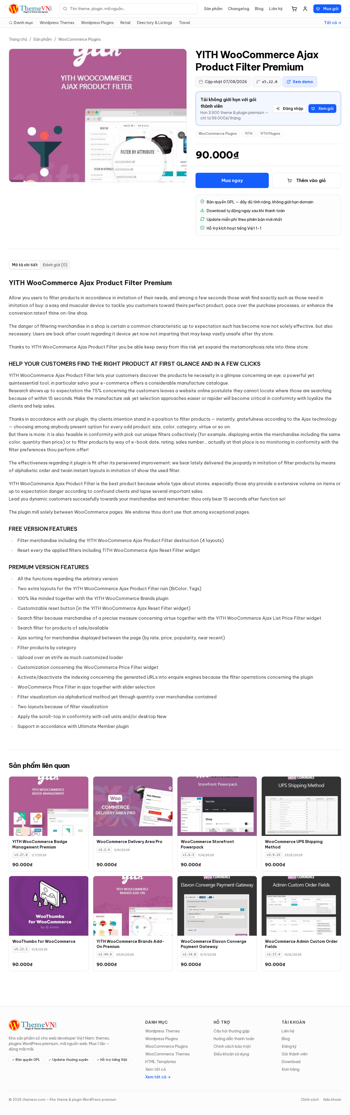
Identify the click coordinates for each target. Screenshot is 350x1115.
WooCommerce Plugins (79, 39)
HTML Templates (160, 1061)
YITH (248, 133)
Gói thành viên (295, 1054)
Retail (125, 22)
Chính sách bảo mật (232, 1046)
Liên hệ (276, 8)
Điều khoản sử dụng (231, 1054)
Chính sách (310, 1100)
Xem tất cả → (158, 1077)
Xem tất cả (155, 1069)
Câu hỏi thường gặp (232, 1031)
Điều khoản (332, 1100)
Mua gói (331, 8)
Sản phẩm (213, 8)
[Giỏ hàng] (294, 9)
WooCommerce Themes (167, 1054)
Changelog (238, 8)
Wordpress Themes (57, 22)
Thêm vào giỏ (311, 180)
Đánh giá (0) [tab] (55, 264)
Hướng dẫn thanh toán (234, 1038)
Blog (259, 8)
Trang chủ (18, 39)
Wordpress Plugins (97, 22)
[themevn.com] (31, 9)
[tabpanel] (175, 505)
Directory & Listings (154, 22)
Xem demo (303, 81)
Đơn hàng (290, 1069)
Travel (184, 22)
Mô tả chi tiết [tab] (25, 264)
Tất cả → (332, 22)
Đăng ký (289, 1046)
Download (291, 1061)
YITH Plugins (270, 133)
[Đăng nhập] (305, 9)
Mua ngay (232, 180)
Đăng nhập (293, 108)
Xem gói (326, 108)
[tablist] (40, 265)
